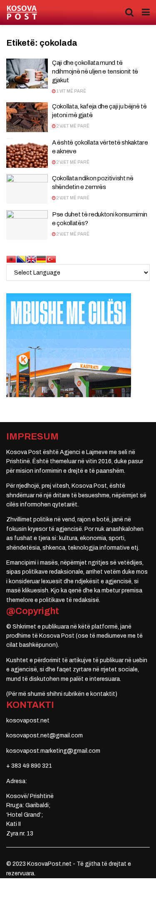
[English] (31, 259)
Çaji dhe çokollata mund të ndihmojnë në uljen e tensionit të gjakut (95, 71)
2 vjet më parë (72, 126)
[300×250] (68, 345)
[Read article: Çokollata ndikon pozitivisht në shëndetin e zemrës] (27, 189)
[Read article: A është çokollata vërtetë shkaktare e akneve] (27, 153)
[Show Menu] (146, 12)
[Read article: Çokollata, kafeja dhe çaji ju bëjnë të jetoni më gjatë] (27, 117)
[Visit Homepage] (21, 12)
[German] (41, 259)
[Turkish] (51, 259)
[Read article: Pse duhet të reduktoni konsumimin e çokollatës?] (27, 225)
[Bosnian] (21, 259)
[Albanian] (11, 259)
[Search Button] (129, 12)
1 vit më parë (71, 91)
